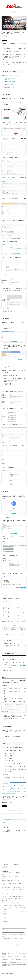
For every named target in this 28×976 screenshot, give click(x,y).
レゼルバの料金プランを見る (7, 640)
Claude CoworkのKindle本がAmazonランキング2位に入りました (14, 962)
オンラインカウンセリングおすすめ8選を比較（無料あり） (13, 905)
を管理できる (8, 79)
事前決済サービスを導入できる (11, 81)
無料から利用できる (9, 84)
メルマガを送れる (8, 83)
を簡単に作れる (10, 78)
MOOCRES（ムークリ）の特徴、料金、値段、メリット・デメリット (20, 821)
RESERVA (9, 102)
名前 (3, 847)
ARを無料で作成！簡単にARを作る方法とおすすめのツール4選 (14, 893)
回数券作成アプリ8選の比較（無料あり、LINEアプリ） (12, 880)
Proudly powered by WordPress (7, 973)
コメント (4, 833)
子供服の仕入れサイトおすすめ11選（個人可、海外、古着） (13, 932)
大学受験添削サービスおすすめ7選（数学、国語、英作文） (13, 887)
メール (3, 852)
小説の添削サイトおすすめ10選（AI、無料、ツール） (12, 902)
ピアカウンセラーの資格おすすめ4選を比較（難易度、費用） (13, 896)
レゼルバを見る (5, 774)
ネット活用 (8, 810)
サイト (3, 857)
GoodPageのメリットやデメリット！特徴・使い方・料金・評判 (8, 821)
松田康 (10, 802)
